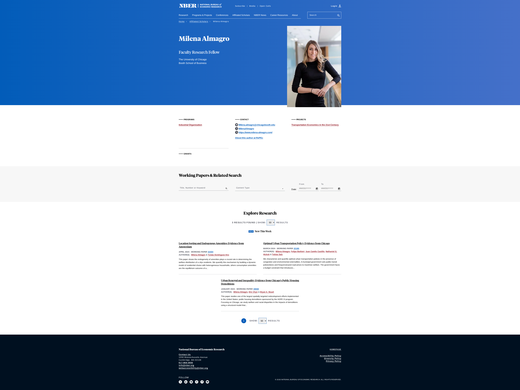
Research (183, 15)
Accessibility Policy (330, 356)
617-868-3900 (186, 363)
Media (252, 6)
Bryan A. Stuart (267, 292)
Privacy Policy (333, 361)
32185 (296, 248)
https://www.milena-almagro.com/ (255, 132)
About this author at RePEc (249, 138)
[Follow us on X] (180, 381)
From (304, 184)
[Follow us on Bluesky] (191, 381)
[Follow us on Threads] (196, 381)
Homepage (335, 349)
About (295, 15)
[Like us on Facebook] (202, 381)
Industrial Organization (190, 125)
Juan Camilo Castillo (315, 251)
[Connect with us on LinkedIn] (185, 381)
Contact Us (185, 354)
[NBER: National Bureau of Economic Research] (202, 7)
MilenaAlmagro (246, 128)
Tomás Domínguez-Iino (218, 255)
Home (182, 21)
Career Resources (279, 15)
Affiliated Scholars (241, 15)
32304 (210, 252)
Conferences (222, 15)
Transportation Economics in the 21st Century (315, 125)
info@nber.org (186, 365)
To (324, 184)
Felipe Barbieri (297, 251)
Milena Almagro (198, 255)
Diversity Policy (332, 358)
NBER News (260, 15)
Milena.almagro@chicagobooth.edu (257, 125)
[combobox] (236, 188)
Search (313, 15)
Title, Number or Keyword (192, 188)
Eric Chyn (253, 292)
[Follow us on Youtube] (207, 381)
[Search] (338, 15)
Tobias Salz (277, 254)
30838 (256, 289)
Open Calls (265, 6)
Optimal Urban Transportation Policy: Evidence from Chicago (296, 243)
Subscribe (240, 6)
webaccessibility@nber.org (193, 368)
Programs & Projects (202, 15)
